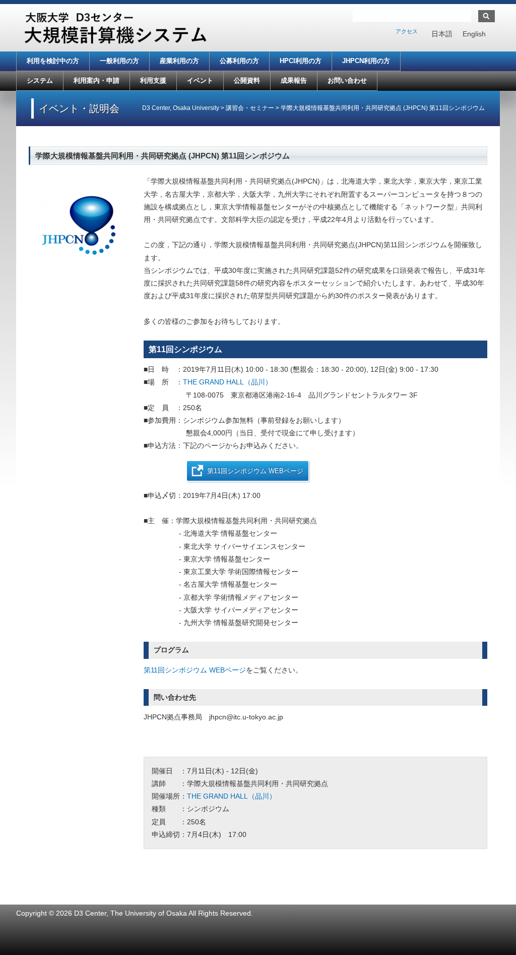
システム (40, 80)
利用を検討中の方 (53, 61)
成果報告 (294, 80)
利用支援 (153, 80)
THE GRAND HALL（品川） (227, 382)
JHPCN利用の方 (366, 61)
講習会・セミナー (250, 107)
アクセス (407, 31)
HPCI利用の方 (300, 61)
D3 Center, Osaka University (180, 107)
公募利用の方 (239, 61)
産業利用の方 (179, 61)
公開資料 (247, 80)
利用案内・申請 (96, 80)
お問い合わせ (347, 80)
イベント (200, 80)
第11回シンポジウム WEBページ (255, 471)
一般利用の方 (119, 61)
